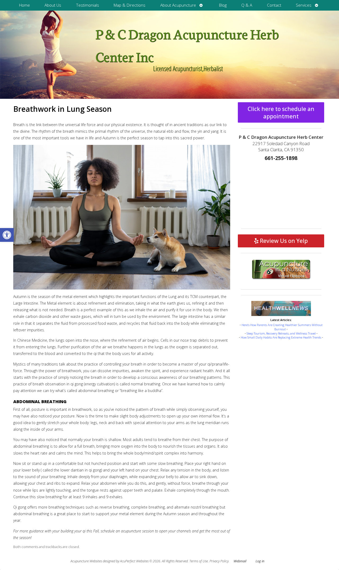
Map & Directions (129, 5)
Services (303, 5)
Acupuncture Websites (86, 561)
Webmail (240, 561)
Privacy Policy (219, 561)
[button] (7, 235)
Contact (274, 5)
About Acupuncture (178, 5)
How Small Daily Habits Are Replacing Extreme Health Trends (281, 337)
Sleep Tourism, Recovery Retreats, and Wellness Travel (281, 333)
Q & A (246, 5)
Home (24, 5)
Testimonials (87, 5)
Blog (223, 5)
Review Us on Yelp (283, 240)
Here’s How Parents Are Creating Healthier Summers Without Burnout (282, 327)
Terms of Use (198, 561)
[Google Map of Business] (281, 193)
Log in (260, 561)
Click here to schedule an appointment (281, 112)
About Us (52, 5)
